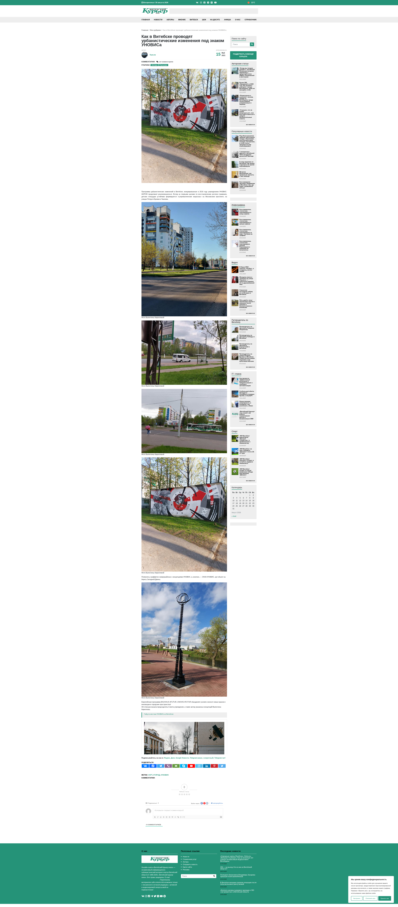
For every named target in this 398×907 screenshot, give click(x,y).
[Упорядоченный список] (166, 839)
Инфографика (238, 205)
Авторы (170, 20)
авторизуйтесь (218, 826)
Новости (158, 20)
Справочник (251, 20)
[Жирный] (154, 839)
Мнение (182, 20)
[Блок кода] (175, 839)
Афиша (227, 20)
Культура (163, 65)
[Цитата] (172, 839)
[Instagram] (199, 788)
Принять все (384, 898)
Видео (235, 262)
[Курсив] (157, 839)
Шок (204, 20)
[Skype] (183, 788)
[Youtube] (191, 788)
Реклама (186, 892)
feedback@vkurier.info (150, 902)
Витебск (194, 20)
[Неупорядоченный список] (169, 839)
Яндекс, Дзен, (169, 780)
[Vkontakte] (145, 788)
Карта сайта (187, 889)
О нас (237, 20)
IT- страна (236, 374)
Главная (145, 20)
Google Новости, (182, 780)
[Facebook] (153, 788)
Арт (150, 797)
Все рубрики (155, 30)
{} (181, 839)
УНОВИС (165, 797)
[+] (184, 839)
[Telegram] (160, 788)
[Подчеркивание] (160, 839)
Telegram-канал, (196, 780)
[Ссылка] (178, 839)
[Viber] (168, 788)
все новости (250, 124)
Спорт (234, 431)
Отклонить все (370, 898)
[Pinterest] (214, 788)
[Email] (176, 788)
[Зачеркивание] (163, 839)
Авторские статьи (240, 64)
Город (157, 797)
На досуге (215, 20)
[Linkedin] (206, 788)
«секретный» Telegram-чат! (214, 780)
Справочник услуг (190, 882)
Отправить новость (190, 887)
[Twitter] (222, 788)
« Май (234, 516)
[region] (371, 889)
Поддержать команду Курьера (243, 55)
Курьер (153, 55)
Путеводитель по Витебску (240, 321)
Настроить (356, 898)
